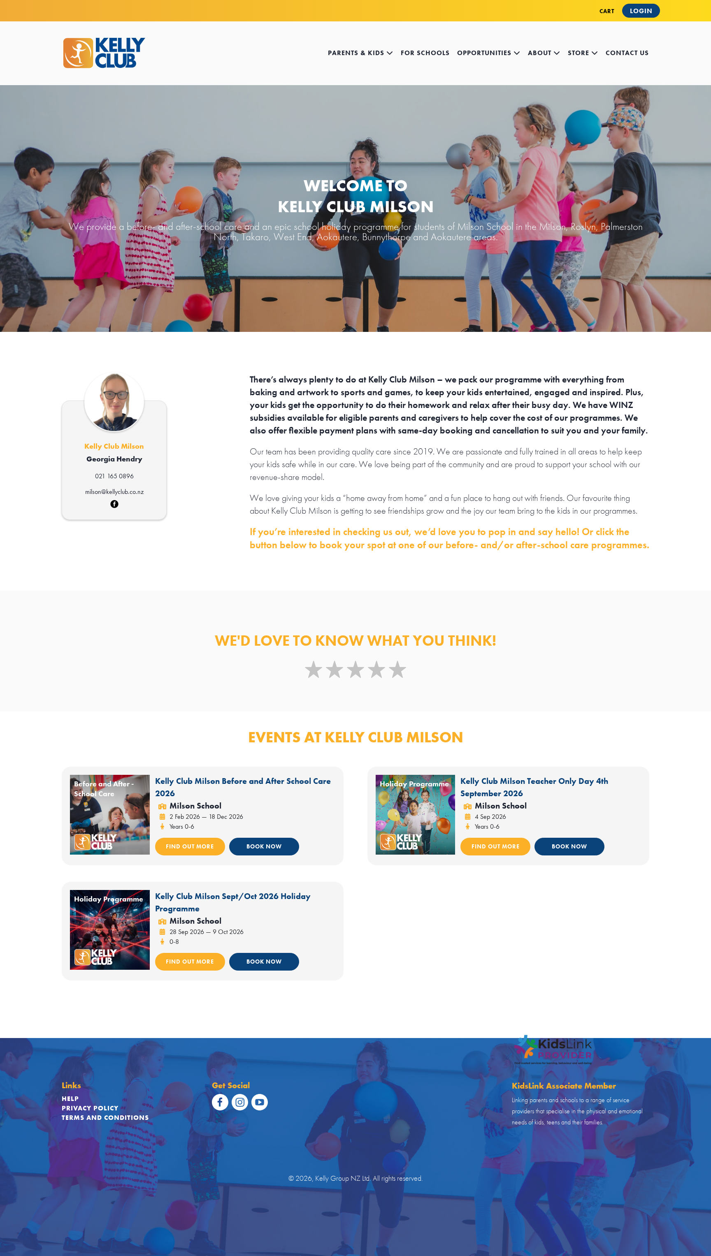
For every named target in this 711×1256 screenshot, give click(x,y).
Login (641, 11)
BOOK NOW (264, 846)
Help (70, 1098)
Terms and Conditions (105, 1117)
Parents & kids (357, 52)
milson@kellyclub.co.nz (114, 491)
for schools (425, 52)
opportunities (485, 52)
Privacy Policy (90, 1108)
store (579, 52)
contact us (627, 52)
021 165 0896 (114, 476)
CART (606, 11)
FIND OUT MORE (190, 846)
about (540, 52)
